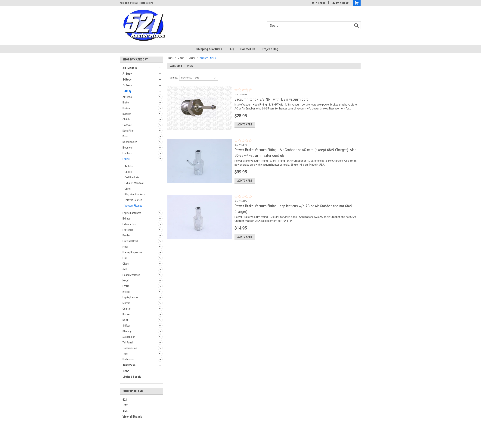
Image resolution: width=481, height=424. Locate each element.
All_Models (130, 68)
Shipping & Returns (209, 49)
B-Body (127, 79)
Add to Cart (244, 124)
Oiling (128, 188)
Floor (125, 246)
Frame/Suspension (133, 252)
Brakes (126, 108)
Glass (126, 263)
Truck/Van (129, 365)
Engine (126, 159)
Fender (126, 235)
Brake (126, 102)
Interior (126, 291)
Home (170, 58)
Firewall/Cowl (130, 241)
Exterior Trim (129, 224)
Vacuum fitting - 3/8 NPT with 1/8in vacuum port (271, 99)
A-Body (127, 73)
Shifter (126, 325)
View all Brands (132, 416)
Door (125, 136)
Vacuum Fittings (133, 205)
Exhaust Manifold (134, 183)
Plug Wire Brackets (135, 194)
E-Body (127, 91)
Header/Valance (131, 275)
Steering (127, 331)
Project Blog (270, 49)
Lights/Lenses (130, 297)
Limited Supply (132, 377)
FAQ (231, 49)
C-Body (127, 85)
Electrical (127, 147)
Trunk (125, 353)
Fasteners (128, 230)
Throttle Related (133, 200)
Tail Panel (128, 342)
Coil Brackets (132, 177)
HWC (126, 405)
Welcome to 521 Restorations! (137, 2)
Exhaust (127, 218)
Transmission (130, 348)
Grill (125, 269)
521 (125, 399)
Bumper (127, 113)
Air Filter (129, 166)
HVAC (126, 286)
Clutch (126, 119)
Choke (128, 172)
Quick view (199, 127)
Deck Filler (128, 130)
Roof (125, 320)
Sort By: (173, 77)
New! (126, 371)
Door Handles (130, 142)
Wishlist (320, 2)
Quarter (127, 308)
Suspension (129, 337)
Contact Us (247, 49)
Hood (126, 280)
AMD (125, 411)
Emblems (127, 153)
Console (127, 125)
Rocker (126, 314)
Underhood (128, 359)
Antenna (127, 97)
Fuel (125, 258)
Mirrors (126, 303)
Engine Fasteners (132, 213)
